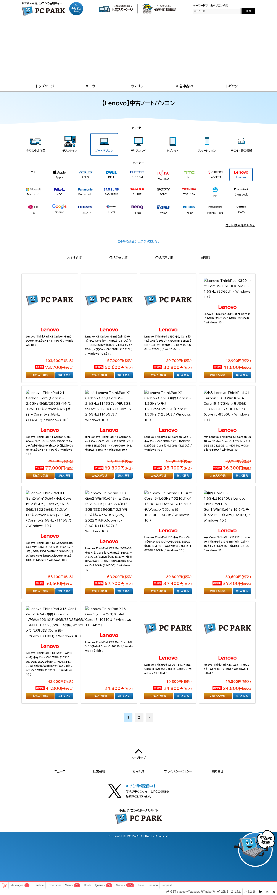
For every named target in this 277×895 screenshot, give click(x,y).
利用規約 (138, 771)
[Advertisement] (138, 50)
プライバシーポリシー (178, 771)
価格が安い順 (118, 257)
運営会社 (99, 771)
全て (33, 172)
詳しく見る (64, 375)
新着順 (205, 257)
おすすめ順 (74, 257)
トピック (232, 86)
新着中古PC (185, 86)
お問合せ (217, 771)
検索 (248, 11)
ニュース (59, 771)
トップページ (45, 86)
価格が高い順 (164, 257)
